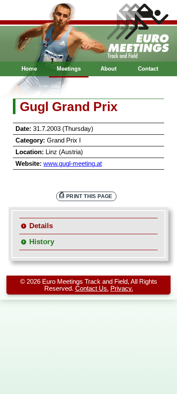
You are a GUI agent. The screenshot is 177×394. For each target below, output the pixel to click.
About (108, 68)
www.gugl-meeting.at (72, 163)
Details (41, 226)
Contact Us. (92, 288)
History (41, 242)
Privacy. (121, 288)
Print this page (89, 196)
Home (29, 68)
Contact (148, 68)
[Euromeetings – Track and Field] (88, 31)
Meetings (69, 68)
